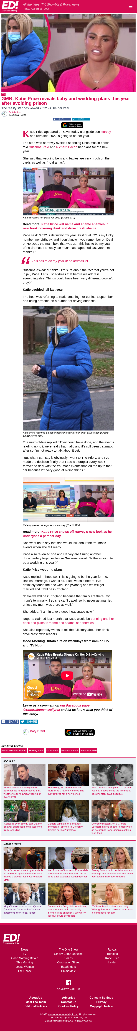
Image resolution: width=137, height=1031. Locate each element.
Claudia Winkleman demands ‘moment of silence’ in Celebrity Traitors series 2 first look (65, 826)
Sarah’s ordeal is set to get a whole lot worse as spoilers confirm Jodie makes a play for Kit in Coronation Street (23, 875)
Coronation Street (68, 962)
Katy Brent (17, 112)
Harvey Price (36, 750)
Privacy (101, 1001)
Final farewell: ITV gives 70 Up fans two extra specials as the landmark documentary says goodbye (111, 790)
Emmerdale (68, 971)
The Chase (25, 971)
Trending (112, 953)
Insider (112, 962)
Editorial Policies (35, 1006)
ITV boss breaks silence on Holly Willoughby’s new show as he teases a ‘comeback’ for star (112, 909)
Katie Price (52, 750)
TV (3, 94)
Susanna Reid (39, 147)
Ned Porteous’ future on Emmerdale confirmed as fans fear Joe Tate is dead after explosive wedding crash (68, 873)
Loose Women (25, 966)
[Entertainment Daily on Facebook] (68, 982)
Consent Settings (101, 997)
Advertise (68, 997)
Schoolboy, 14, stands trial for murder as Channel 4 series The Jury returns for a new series (66, 790)
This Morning (24, 962)
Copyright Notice (101, 1006)
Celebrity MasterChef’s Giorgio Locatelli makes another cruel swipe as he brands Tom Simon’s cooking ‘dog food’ (112, 828)
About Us (35, 997)
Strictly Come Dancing (68, 953)
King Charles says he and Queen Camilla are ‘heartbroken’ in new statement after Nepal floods (22, 909)
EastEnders (68, 966)
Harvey (106, 132)
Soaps (68, 958)
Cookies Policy (68, 1006)
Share (62, 119)
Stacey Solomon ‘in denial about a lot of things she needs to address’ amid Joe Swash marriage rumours (112, 873)
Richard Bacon (66, 147)
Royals (112, 949)
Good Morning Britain (14, 750)
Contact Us (68, 1001)
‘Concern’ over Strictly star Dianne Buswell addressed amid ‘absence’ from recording (23, 826)
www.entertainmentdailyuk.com (63, 1014)
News (24, 949)
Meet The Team (36, 1001)
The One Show (68, 949)
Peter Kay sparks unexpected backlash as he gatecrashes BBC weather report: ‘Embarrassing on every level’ (22, 792)
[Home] (10, 6)
